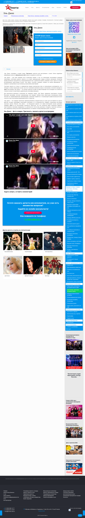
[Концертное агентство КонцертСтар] (12, 7)
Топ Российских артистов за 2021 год (74, 113)
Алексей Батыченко (9, 251)
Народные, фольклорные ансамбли (73, 294)
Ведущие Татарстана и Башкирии (72, 246)
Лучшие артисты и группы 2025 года (73, 109)
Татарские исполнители (72, 156)
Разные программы (71, 324)
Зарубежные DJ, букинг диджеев (72, 256)
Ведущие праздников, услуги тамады (74, 210)
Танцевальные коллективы (73, 309)
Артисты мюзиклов (71, 198)
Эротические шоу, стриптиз (73, 313)
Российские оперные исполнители (72, 142)
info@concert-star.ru (33, 1)
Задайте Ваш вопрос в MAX (74, 34)
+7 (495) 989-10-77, (10, 1)
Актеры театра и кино (72, 192)
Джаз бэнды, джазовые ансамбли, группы (38, 15)
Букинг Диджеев (27, 498)
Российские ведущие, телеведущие (72, 214)
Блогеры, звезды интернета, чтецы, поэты (74, 201)
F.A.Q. (4, 498)
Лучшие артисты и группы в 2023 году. (74, 117)
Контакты (65, 497)
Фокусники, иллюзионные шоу (74, 275)
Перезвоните (75, 7)
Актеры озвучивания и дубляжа (72, 250)
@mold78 (74, 42)
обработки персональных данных (48, 58)
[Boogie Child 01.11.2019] (1, 512)
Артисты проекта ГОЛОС (72, 158)
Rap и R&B (69, 128)
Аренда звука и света (68, 491)
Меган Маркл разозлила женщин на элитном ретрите (74, 74)
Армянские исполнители (73, 153)
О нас (4, 494)
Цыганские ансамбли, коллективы (72, 300)
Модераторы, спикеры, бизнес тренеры (74, 238)
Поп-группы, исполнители (73, 126)
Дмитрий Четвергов (29, 275)
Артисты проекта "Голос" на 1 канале (74, 163)
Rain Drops (47, 275)
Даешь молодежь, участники (74, 241)
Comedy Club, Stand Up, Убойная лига (72, 195)
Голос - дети (70, 160)
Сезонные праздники (68, 492)
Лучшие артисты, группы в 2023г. (74, 120)
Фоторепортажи (7, 500)
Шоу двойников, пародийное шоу (74, 226)
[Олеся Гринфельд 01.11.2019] (84, 512)
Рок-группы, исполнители (73, 135)
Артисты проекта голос (29, 492)
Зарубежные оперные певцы (74, 181)
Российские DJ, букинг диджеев (72, 260)
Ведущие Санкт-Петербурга (73, 243)
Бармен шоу (70, 265)
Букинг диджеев (70, 253)
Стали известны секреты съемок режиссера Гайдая (73, 88)
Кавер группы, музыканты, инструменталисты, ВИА (73, 286)
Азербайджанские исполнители (71, 148)
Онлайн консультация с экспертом (33, 212)
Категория (68, 329)
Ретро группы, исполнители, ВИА (73, 131)
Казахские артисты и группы (74, 124)
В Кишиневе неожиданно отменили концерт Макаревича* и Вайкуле (73, 81)
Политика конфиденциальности (11, 497)
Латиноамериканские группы (74, 297)
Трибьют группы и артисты (73, 178)
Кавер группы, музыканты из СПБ (74, 306)
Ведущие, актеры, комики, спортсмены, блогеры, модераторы (73, 188)
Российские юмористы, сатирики (72, 220)
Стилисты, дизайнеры (72, 326)
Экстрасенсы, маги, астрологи (74, 281)
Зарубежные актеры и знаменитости (72, 184)
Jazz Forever (7, 275)
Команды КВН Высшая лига (73, 217)
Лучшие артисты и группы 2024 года (73, 105)
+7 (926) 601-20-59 (21, 1)
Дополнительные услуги (69, 494)
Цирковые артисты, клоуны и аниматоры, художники (74, 278)
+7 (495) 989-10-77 (33, 219)
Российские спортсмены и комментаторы (73, 230)
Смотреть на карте (41, 510)
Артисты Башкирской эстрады (74, 151)
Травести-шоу (70, 318)
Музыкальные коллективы (17, 15)
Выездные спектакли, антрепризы (72, 234)
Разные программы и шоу (49, 497)
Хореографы (70, 316)
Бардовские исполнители (73, 139)
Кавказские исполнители (73, 145)
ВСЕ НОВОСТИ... (70, 96)
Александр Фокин (48, 251)
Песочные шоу (70, 273)
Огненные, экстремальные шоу (73, 270)
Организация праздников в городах (72, 495)
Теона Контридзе (28, 251)
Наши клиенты (7, 495)
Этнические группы (71, 303)
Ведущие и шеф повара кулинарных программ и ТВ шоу (73, 206)
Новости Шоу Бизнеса (8, 492)
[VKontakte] (71, 2)
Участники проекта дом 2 (73, 223)
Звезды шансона (71, 137)
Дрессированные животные (74, 267)
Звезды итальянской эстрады (74, 174)
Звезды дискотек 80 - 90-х (73, 172)
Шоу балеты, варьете (72, 311)
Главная (6, 15)
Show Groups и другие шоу (73, 176)
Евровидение (70, 322)
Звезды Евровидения (71, 320)
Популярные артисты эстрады (74, 122)
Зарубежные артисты (71, 166)
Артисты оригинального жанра (74, 263)
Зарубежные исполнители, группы (73, 169)
